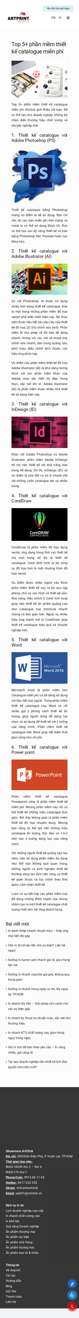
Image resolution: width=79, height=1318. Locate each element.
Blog (9, 1286)
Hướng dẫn (13, 1281)
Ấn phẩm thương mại (20, 1232)
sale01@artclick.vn (29, 1193)
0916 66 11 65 (34, 1177)
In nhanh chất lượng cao (23, 1216)
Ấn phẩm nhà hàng (19, 1242)
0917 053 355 (27, 1183)
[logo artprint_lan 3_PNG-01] (18, 12)
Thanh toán (14, 1296)
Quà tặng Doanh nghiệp (22, 1226)
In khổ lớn (12, 1221)
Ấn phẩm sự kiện (17, 1237)
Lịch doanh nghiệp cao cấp (25, 1211)
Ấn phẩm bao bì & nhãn (22, 1253)
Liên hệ (11, 1302)
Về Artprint (13, 1270)
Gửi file (11, 1291)
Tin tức (11, 1275)
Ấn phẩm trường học (20, 1247)
